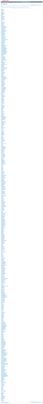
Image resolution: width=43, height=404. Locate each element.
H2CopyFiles (2, 144)
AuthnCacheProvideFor (3, 57)
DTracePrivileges (2, 124)
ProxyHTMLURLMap (3, 273)
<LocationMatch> (2, 198)
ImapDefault (2, 169)
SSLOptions (2, 356)
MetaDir (2, 244)
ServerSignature (2, 320)
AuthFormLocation (3, 38)
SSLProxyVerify (2, 365)
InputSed (2, 174)
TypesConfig (2, 387)
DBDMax (2, 109)
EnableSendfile (2, 128)
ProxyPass (2, 275)
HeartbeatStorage (3, 162)
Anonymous (2, 25)
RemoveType (2, 301)
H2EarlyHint (2, 145)
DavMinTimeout (2, 107)
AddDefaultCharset (3, 13)
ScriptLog (2, 313)
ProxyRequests (2, 281)
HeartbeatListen (2, 160)
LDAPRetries (2, 185)
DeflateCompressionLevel (3, 116)
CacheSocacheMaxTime (3, 87)
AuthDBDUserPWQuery (3, 30)
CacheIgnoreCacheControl (3, 76)
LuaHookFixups (2, 203)
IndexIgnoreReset (3, 172)
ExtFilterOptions (2, 134)
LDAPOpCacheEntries (3, 183)
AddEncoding (2, 14)
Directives (33, 402)
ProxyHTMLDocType (3, 268)
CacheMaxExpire (2, 81)
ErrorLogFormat (2, 130)
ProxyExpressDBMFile (3, 261)
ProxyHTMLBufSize (3, 267)
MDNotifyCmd (2, 231)
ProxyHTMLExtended (3, 270)
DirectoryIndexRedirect (3, 122)
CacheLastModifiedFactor (3, 79)
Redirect (2, 288)
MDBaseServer (2, 218)
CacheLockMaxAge (3, 80)
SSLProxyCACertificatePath (3, 358)
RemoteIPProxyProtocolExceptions (4, 296)
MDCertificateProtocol (3, 223)
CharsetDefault (2, 94)
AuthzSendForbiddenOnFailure (4, 64)
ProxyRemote (2, 280)
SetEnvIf (2, 333)
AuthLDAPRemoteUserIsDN (3, 52)
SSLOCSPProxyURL (3, 352)
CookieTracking (2, 102)
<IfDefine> (2, 165)
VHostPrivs (2, 394)
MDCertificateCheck (3, 221)
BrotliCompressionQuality (3, 68)
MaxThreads (2, 217)
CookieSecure (2, 101)
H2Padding (2, 151)
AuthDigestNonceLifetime (3, 34)
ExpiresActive (2, 131)
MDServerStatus (2, 238)
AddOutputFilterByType (3, 19)
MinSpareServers (3, 246)
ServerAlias (2, 317)
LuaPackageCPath (3, 209)
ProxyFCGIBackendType (3, 263)
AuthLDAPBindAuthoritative (3, 45)
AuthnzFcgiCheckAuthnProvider (4, 59)
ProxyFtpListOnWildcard (3, 265)
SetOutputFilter (2, 336)
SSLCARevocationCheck (3, 343)
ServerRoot (2, 319)
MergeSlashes (2, 243)
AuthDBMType (2, 32)
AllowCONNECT (2, 22)
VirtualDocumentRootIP (3, 396)
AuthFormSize (2, 43)
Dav (1, 104)
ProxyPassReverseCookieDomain (4, 278)
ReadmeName (2, 287)
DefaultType (2, 114)
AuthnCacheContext (3, 56)
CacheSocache (2, 86)
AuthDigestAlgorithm (3, 33)
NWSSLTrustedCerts (3, 251)
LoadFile (2, 196)
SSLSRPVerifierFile (3, 371)
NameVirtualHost (2, 250)
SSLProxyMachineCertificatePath (4, 364)
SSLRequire (2, 367)
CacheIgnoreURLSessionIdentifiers (4, 78)
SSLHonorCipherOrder (3, 349)
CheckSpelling (2, 97)
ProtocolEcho (2, 256)
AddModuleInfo (2, 18)
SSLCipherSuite (2, 346)
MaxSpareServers (3, 216)
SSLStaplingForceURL (3, 373)
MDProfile (2, 234)
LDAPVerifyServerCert (3, 189)
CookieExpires (2, 99)
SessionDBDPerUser (3, 328)
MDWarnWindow (2, 242)
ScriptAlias (2, 311)
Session (2, 321)
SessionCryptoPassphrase (3, 324)
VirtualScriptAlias (2, 397)
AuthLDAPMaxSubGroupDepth (4, 51)
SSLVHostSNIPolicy (3, 379)
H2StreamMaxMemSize (3, 155)
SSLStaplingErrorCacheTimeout (4, 372)
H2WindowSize (2, 158)
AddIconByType (2, 16)
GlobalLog (2, 142)
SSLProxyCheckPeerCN (3, 360)
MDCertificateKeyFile (3, 222)
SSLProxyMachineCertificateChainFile (4, 363)
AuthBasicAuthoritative (3, 28)
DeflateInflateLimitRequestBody (4, 117)
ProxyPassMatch (2, 277)
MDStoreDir (2, 241)
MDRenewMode (2, 235)
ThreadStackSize (2, 385)
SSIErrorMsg (2, 337)
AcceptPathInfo (2, 9)
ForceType (2, 141)
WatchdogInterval (3, 398)
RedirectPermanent (3, 289)
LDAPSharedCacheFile (3, 186)
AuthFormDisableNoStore (3, 37)
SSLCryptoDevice (3, 347)
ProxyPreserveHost (3, 279)
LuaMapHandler (2, 208)
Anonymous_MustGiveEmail (3, 26)
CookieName (2, 100)
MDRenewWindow (3, 236)
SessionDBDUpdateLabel (3, 329)
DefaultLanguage (2, 113)
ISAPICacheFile (2, 176)
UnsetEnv (2, 389)
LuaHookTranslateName (3, 206)
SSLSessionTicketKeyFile (3, 369)
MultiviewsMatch (2, 249)
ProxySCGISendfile (3, 282)
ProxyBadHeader (2, 259)
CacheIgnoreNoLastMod (3, 77)
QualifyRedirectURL (3, 286)
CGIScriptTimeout (3, 93)
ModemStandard (2, 248)
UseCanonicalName (3, 390)
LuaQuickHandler (3, 210)
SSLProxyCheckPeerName (3, 361)
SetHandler (2, 335)
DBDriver (2, 112)
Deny (1, 120)
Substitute (2, 381)
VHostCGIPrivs (2, 393)
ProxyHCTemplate (3, 266)
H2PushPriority (2, 153)
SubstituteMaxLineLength (3, 382)
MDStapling (2, 239)
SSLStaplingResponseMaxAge (4, 374)
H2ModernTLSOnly (3, 150)
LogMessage (2, 200)
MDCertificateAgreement (3, 220)
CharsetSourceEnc (3, 95)
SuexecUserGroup (3, 383)
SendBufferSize (2, 316)
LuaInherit (2, 207)
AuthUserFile (2, 61)
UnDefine (2, 388)
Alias (1, 20)
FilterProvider (2, 138)
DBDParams (2, 110)
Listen (1, 194)
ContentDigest (2, 98)
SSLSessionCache (3, 368)
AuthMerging (2, 55)
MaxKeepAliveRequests (3, 213)
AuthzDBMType (2, 63)
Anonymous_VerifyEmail (3, 27)
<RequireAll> (2, 303)
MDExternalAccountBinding (3, 227)
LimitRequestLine (3, 193)
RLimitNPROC (2, 309)
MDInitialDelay (2, 228)
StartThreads (2, 380)
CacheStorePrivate (3, 91)
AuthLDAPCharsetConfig (3, 47)
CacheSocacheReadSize (3, 88)
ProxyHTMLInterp (3, 271)
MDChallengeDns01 (3, 224)
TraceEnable (2, 386)
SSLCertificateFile (3, 345)
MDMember (2, 229)
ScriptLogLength (2, 314)
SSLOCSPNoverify (3, 351)
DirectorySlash (2, 123)
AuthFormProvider (3, 42)
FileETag (2, 135)
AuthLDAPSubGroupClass (3, 54)
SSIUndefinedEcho (3, 340)
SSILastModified (2, 338)
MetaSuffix (2, 245)
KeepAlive (2, 178)
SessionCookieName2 (3, 322)
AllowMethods (2, 23)
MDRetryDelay (2, 237)
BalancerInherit (2, 65)
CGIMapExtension (3, 92)
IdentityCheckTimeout (3, 164)
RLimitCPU (2, 308)
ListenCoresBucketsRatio (3, 195)
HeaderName (2, 159)
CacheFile (2, 75)
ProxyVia (2, 285)
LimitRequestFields (3, 192)
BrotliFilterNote (2, 69)
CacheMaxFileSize (3, 82)
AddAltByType (2, 12)
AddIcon (2, 15)
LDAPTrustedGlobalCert (3, 188)
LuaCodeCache (2, 201)
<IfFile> (2, 166)
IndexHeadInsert (2, 171)
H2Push (2, 152)
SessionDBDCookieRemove (3, 326)
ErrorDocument (2, 129)
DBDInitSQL (2, 108)
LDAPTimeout (2, 187)
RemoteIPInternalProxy (3, 294)
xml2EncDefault (2, 400)
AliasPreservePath (3, 21)
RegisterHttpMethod (3, 293)
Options (2, 252)
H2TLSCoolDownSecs (3, 156)
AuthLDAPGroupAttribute (3, 49)
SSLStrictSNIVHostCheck (3, 376)
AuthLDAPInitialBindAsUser (3, 50)
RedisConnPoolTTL (3, 291)
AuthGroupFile (2, 44)
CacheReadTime (2, 85)
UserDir (2, 392)
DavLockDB (2, 106)
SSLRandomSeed (3, 366)
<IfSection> (2, 167)
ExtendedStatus (2, 133)
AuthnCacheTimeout (3, 58)
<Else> (2, 126)
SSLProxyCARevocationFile (3, 359)
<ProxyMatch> (2, 274)
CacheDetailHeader (3, 72)
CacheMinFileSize (3, 83)
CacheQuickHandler (3, 84)
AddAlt (1, 11)
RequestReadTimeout (3, 302)
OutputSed (2, 253)
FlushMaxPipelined (3, 139)
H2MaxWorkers (2, 149)
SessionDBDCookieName (3, 325)
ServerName (2, 318)
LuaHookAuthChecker (3, 202)
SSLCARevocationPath (3, 344)
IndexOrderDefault (3, 173)
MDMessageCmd (3, 230)
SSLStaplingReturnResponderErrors (4, 375)
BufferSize (2, 71)
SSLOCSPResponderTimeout (4, 353)
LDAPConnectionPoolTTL (3, 181)
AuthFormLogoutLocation (3, 40)
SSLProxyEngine (2, 362)
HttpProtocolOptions (3, 163)
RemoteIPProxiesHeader (3, 295)
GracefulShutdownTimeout (3, 143)
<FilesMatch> (2, 136)
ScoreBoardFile (2, 310)
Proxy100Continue (3, 258)
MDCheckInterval (2, 225)
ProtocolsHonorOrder (3, 257)
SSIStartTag (2, 339)
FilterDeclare (2, 137)
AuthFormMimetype (3, 41)
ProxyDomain (2, 260)
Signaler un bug (41, 402)
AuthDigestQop (2, 35)
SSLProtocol (2, 357)
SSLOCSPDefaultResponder (4, 350)
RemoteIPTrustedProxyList (3, 297)
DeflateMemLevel (3, 119)
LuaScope (2, 211)
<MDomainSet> (2, 232)
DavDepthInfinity (2, 105)
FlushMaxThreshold (3, 140)
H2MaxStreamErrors (3, 148)
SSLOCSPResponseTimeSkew (4, 354)
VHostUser (2, 395)
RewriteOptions (2, 307)
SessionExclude (2, 330)
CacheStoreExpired (3, 90)
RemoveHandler (2, 299)
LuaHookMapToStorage (3, 205)
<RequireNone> (2, 304)
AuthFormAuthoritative (3, 36)
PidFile (2, 254)
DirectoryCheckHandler (3, 121)
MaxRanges (2, 215)
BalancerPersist (2, 66)
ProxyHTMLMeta (2, 272)
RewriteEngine (2, 306)
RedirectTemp (2, 290)
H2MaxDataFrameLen (3, 146)
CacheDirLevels (2, 73)
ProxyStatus (2, 284)
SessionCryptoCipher (3, 323)
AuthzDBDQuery (2, 62)
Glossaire (36, 402)
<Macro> (2, 212)
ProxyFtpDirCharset (3, 264)
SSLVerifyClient (2, 378)
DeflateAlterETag (2, 115)
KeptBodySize (2, 179)
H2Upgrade (2, 157)
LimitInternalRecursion (3, 191)
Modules (31, 402)
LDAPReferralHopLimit (3, 184)
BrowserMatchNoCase (3, 70)
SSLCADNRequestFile (3, 342)
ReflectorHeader (2, 292)
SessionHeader (2, 331)
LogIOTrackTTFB (3, 199)
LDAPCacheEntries (3, 180)
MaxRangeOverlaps (3, 214)
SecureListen (2, 315)
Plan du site (39, 402)
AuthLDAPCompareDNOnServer (4, 48)
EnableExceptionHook (3, 127)
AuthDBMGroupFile (3, 31)
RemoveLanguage (3, 300)
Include (2, 170)
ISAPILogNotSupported (3, 177)
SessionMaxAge (2, 332)
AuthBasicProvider (3, 29)
